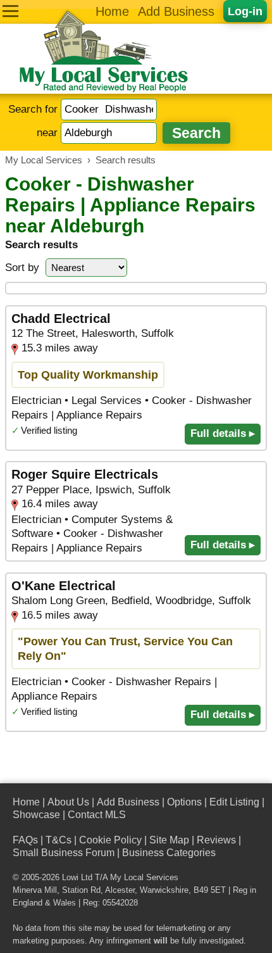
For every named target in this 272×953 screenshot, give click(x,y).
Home (112, 11)
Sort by (22, 268)
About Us (68, 802)
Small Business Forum (63, 852)
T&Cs (58, 840)
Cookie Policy (110, 840)
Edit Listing (234, 802)
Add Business (176, 11)
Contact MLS (97, 814)
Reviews (216, 840)
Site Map (169, 840)
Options (184, 802)
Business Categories (169, 852)
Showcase (36, 814)
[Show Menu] (10, 11)
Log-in (245, 11)
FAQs (25, 840)
